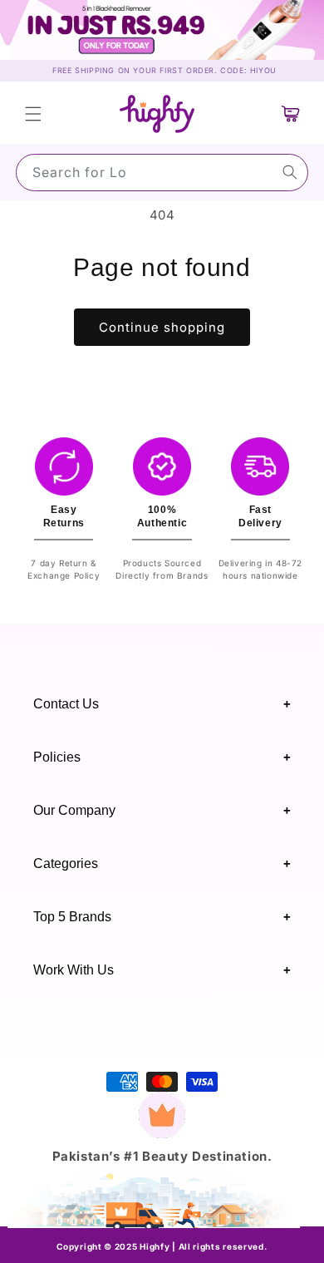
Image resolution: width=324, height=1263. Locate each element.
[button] (33, 114)
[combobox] (162, 172)
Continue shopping (162, 327)
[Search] (290, 172)
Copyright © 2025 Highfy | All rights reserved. (161, 1246)
